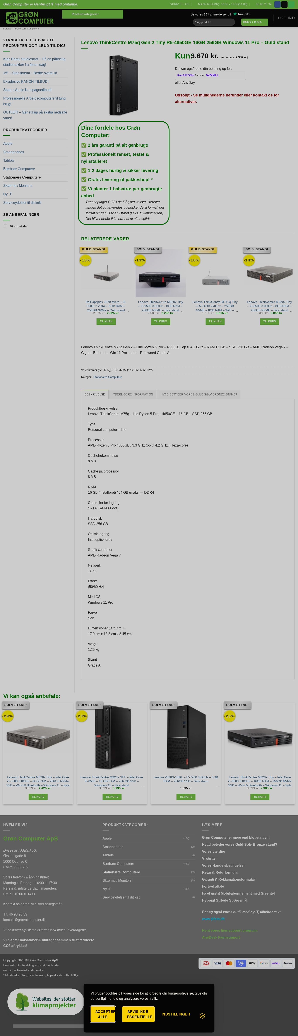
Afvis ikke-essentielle (139, 1014)
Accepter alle (105, 1014)
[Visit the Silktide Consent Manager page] (202, 1016)
